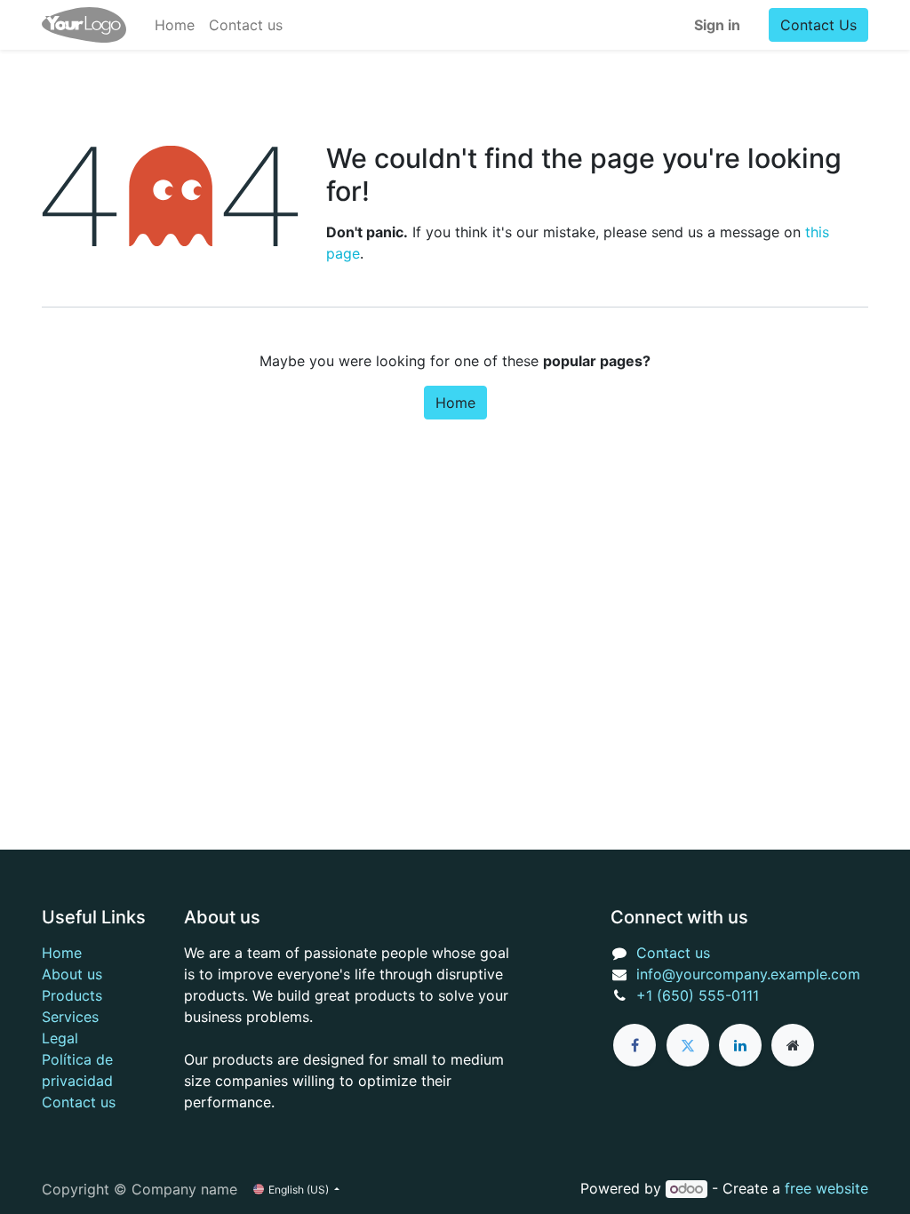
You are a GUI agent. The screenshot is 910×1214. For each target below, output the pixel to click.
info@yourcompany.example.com (748, 974)
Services (70, 1017)
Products (72, 995)
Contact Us (818, 25)
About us (72, 974)
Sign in (717, 25)
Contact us (79, 1102)
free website (826, 1188)
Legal (60, 1038)
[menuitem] (175, 25)
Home (455, 402)
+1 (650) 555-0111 (697, 995)
